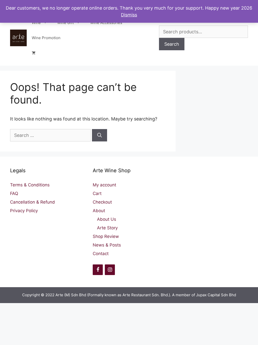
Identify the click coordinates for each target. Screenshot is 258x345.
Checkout (102, 202)
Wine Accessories (106, 22)
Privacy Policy (24, 210)
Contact (101, 253)
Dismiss (129, 14)
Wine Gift (65, 22)
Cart (97, 193)
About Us (106, 219)
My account (104, 184)
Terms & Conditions (30, 184)
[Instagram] (110, 269)
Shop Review (106, 236)
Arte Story (107, 227)
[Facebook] (98, 269)
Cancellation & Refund (32, 202)
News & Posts (107, 245)
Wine (36, 22)
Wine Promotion (46, 37)
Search (171, 44)
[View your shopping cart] (34, 53)
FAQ (14, 193)
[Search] (99, 135)
